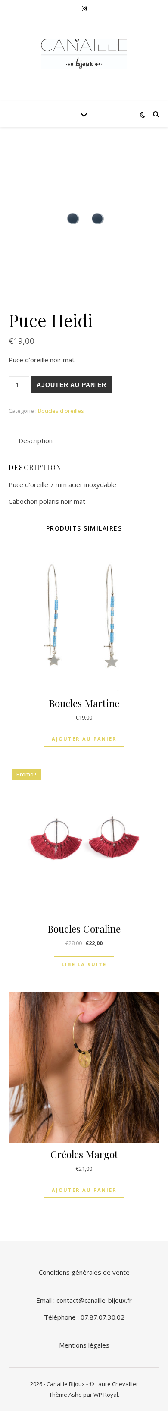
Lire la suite (84, 964)
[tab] (35, 440)
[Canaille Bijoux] (84, 54)
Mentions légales (84, 1345)
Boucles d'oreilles (61, 411)
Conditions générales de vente (84, 1272)
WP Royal (105, 1394)
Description (36, 440)
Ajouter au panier (71, 384)
